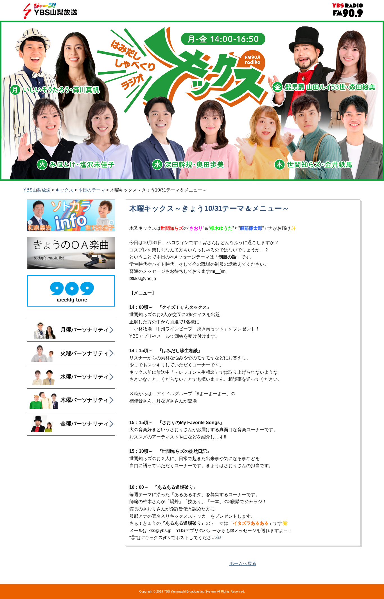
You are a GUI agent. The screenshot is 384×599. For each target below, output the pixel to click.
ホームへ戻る (242, 563)
